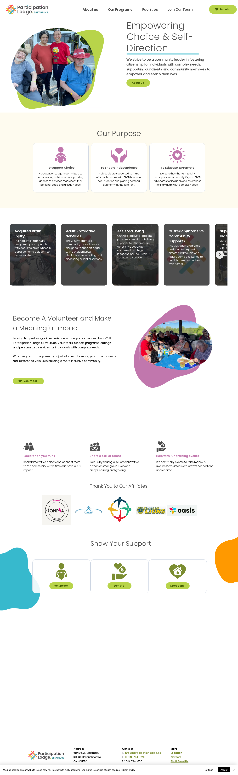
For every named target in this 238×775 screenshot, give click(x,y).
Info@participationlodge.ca (143, 753)
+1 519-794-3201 (135, 757)
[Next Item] (220, 255)
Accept (224, 769)
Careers (176, 757)
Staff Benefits (179, 761)
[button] (120, 9)
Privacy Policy (128, 769)
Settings (209, 769)
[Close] (234, 769)
